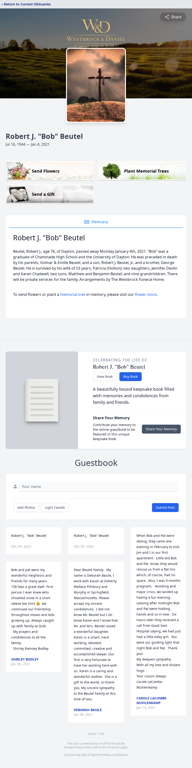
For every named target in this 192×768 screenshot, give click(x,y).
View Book (105, 376)
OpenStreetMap (101, 755)
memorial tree (72, 294)
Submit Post (165, 507)
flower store (146, 294)
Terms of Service (109, 747)
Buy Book (130, 376)
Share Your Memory (161, 429)
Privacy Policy (83, 747)
